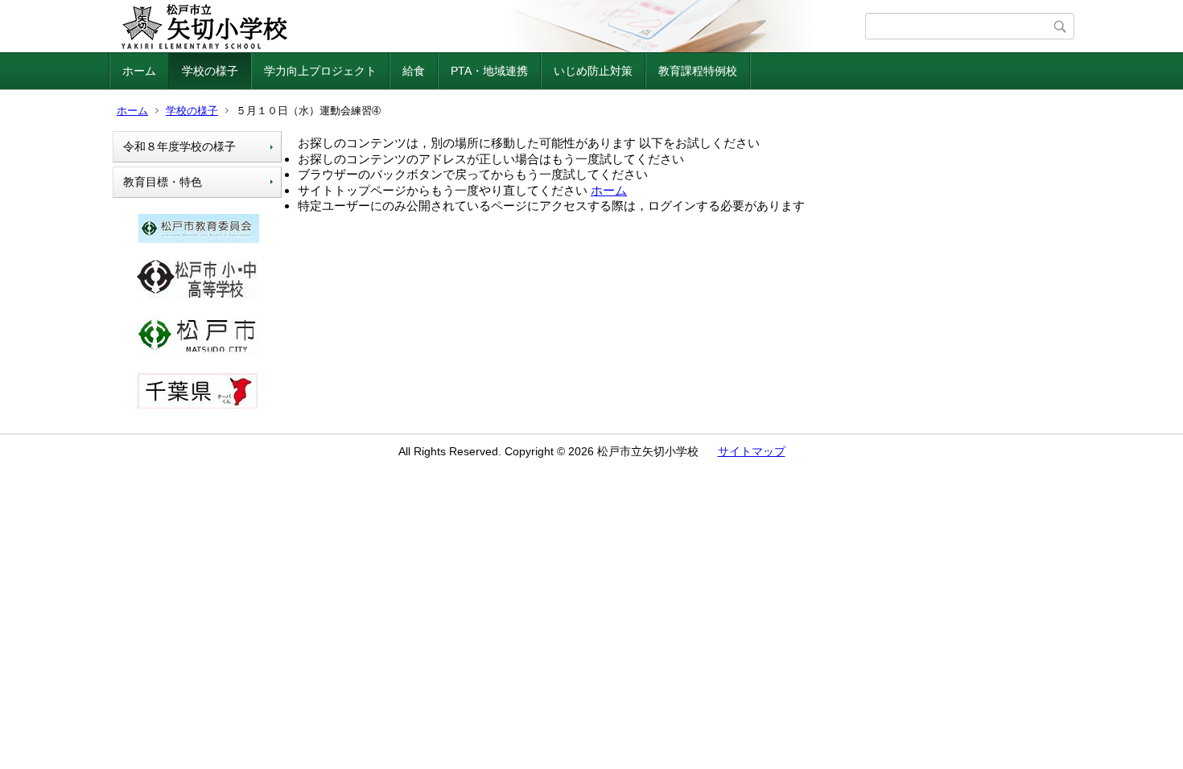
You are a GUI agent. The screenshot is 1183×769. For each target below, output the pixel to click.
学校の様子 (210, 70)
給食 (413, 70)
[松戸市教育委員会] (198, 238)
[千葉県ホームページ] (197, 404)
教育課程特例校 (697, 70)
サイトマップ (751, 451)
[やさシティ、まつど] (197, 351)
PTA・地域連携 (489, 70)
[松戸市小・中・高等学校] (197, 295)
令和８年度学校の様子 (179, 146)
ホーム (139, 70)
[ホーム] (489, 26)
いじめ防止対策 (593, 70)
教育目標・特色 (162, 181)
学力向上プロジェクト (320, 70)
